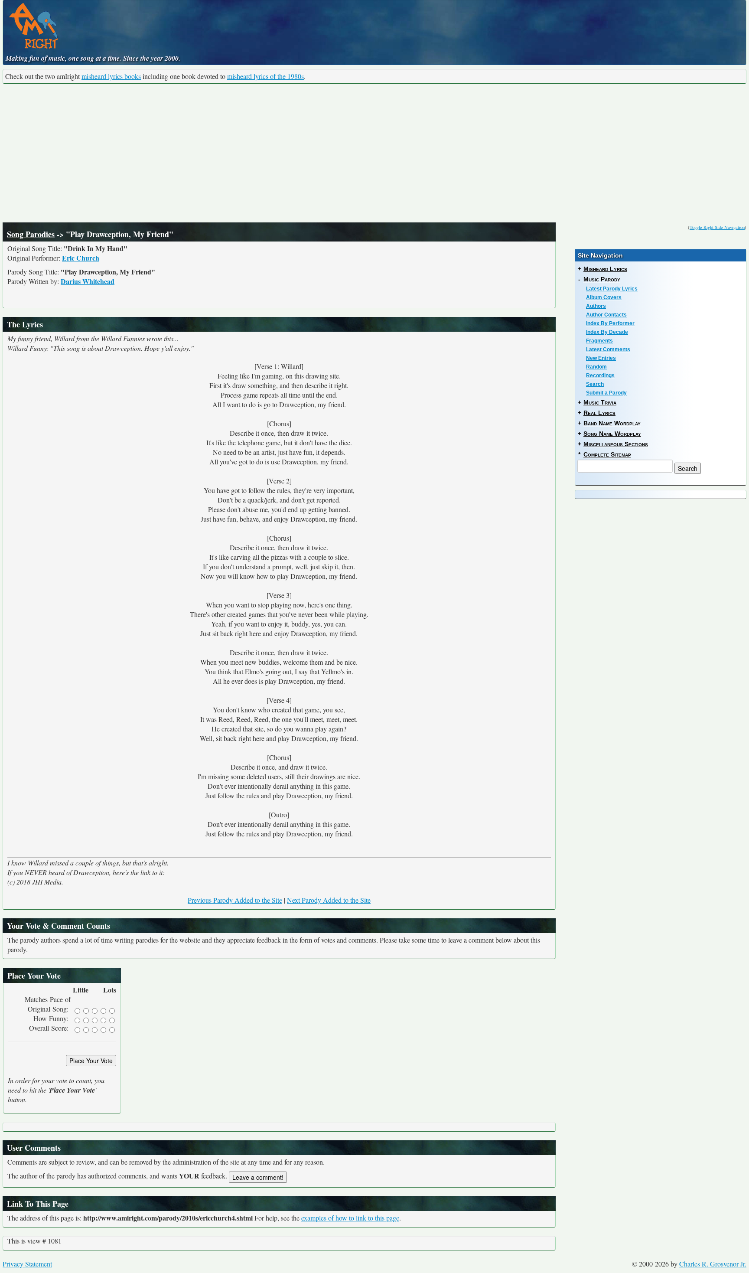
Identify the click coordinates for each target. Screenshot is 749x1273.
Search (595, 384)
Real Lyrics (599, 412)
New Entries (601, 358)
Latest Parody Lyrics (612, 289)
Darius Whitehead (87, 281)
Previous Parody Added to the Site (235, 899)
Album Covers (604, 297)
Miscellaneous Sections (615, 444)
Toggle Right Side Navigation (717, 227)
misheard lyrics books (111, 76)
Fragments (599, 341)
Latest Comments (608, 349)
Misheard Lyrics (605, 268)
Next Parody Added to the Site (329, 899)
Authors (596, 306)
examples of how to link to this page (350, 1217)
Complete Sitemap (607, 454)
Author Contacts (606, 315)
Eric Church (80, 258)
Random (596, 367)
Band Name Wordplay (612, 423)
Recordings (600, 375)
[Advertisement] (374, 153)
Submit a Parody (606, 393)
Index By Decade (607, 332)
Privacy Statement (27, 1263)
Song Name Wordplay (612, 433)
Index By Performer (610, 323)
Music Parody (601, 279)
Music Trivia (599, 402)
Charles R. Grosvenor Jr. (712, 1263)
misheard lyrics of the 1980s (265, 76)
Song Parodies (31, 234)
